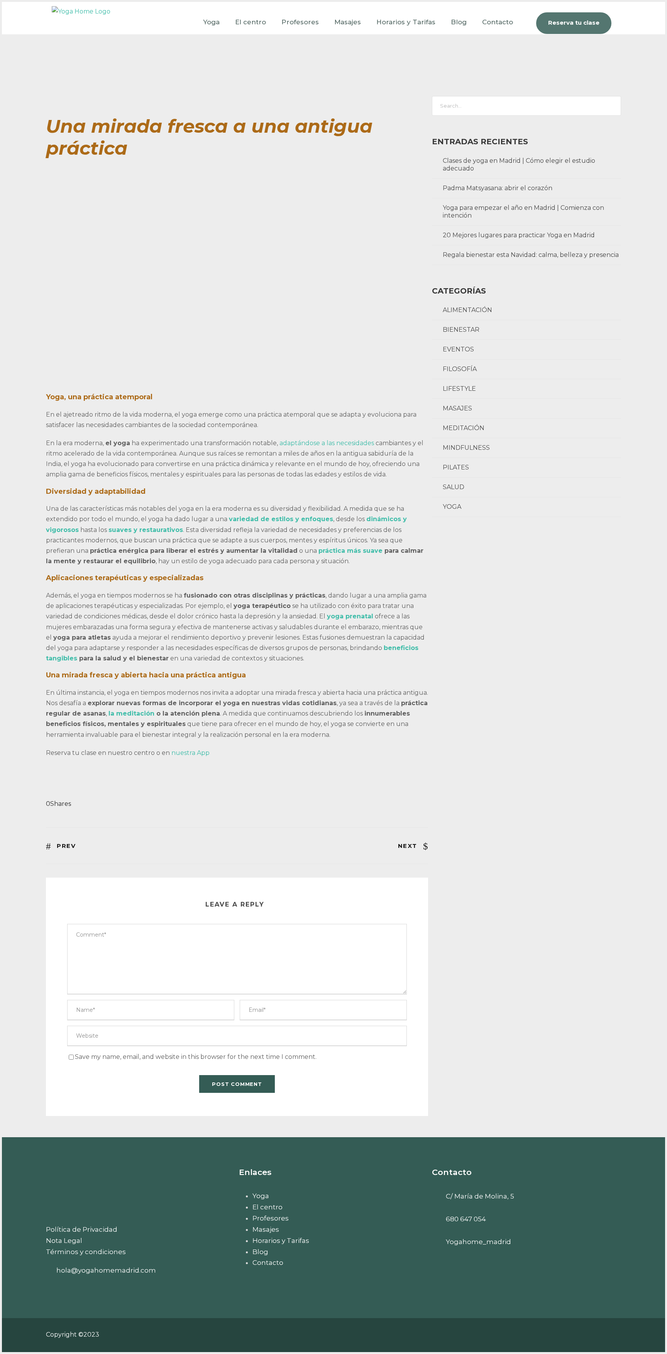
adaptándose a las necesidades (326, 443)
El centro (250, 22)
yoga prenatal (350, 616)
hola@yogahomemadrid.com (106, 1270)
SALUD (453, 487)
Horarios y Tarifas (405, 22)
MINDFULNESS (466, 447)
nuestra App (190, 752)
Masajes (347, 22)
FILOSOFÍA (460, 369)
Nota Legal (64, 1240)
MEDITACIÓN (463, 428)
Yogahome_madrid (478, 1242)
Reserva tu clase (573, 22)
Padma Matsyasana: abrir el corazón (497, 188)
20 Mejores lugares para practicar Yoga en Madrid (519, 235)
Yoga (211, 22)
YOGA (452, 506)
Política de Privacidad (81, 1229)
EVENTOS (458, 349)
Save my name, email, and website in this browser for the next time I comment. (196, 1056)
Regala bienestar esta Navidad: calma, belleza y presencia (531, 254)
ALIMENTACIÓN (467, 310)
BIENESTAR (461, 329)
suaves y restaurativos (145, 529)
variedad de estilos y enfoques (281, 519)
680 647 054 (466, 1219)
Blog (459, 22)
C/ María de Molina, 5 (480, 1196)
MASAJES (457, 408)
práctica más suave (351, 550)
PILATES (456, 467)
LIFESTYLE (459, 388)
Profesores (300, 22)
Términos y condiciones (86, 1252)
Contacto (497, 22)
